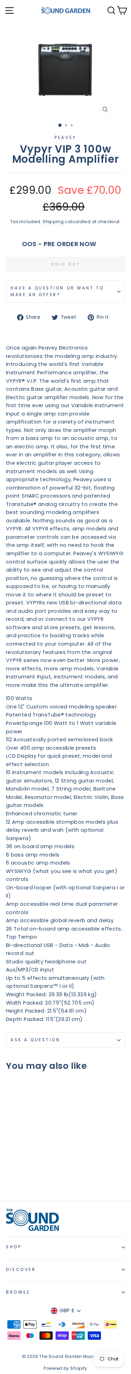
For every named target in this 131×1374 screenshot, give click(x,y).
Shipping (53, 222)
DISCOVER (21, 1269)
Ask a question (35, 1040)
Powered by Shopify (65, 1368)
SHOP (13, 1247)
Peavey (65, 137)
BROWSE (18, 1292)
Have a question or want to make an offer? (57, 291)
